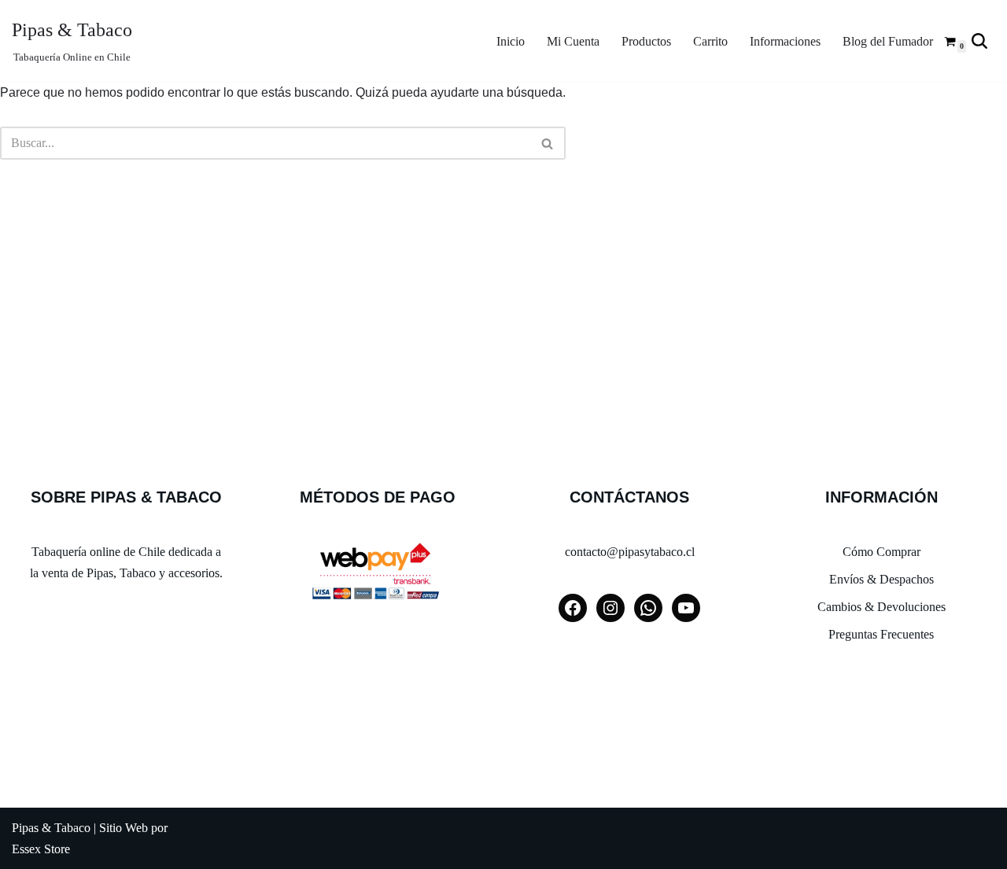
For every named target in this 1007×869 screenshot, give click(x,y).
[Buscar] (979, 41)
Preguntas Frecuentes (881, 634)
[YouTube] (686, 608)
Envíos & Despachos (881, 579)
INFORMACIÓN (881, 497)
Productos (646, 41)
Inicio (510, 41)
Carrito (710, 41)
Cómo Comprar (881, 551)
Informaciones (785, 41)
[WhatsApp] (648, 608)
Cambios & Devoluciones (881, 606)
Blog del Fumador (888, 41)
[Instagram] (610, 608)
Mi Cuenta (573, 41)
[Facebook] (573, 608)
